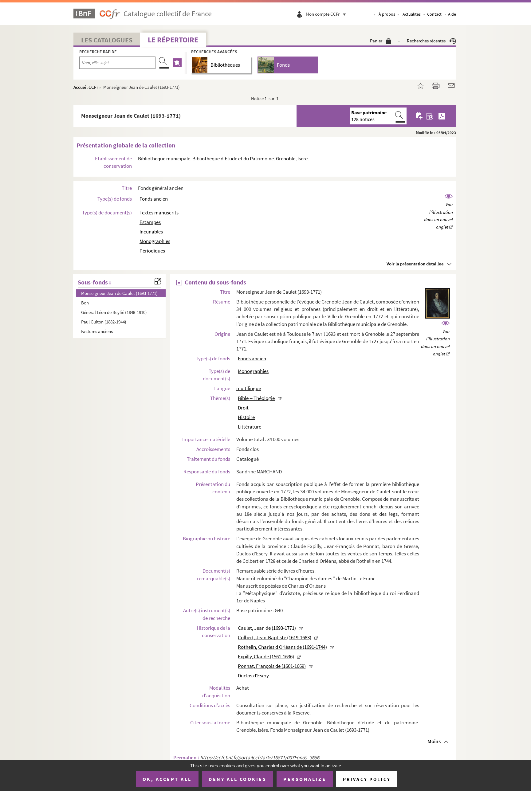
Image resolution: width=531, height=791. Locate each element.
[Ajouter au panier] (419, 116)
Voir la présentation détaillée (415, 264)
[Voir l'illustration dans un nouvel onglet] (438, 212)
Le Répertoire (173, 40)
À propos (387, 14)
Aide (452, 14)
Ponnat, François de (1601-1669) (272, 666)
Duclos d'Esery (253, 675)
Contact (434, 14)
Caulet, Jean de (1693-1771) (267, 628)
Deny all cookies (237, 779)
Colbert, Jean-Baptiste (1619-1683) (274, 637)
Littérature (249, 426)
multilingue (248, 388)
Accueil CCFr (85, 87)
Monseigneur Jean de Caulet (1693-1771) (119, 293)
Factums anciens (97, 331)
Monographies (155, 241)
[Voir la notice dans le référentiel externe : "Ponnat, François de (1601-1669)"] (310, 666)
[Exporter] (430, 115)
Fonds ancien (154, 198)
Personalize (304, 779)
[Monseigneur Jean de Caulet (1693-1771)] (416, 85)
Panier (376, 41)
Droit (243, 407)
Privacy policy (367, 779)
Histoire (246, 417)
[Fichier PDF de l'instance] (442, 115)
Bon (85, 303)
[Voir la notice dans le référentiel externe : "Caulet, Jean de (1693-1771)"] (300, 628)
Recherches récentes (426, 41)
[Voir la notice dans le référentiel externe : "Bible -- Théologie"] (279, 398)
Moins (434, 741)
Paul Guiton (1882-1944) (103, 322)
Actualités (412, 14)
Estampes (150, 222)
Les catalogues (106, 40)
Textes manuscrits (159, 212)
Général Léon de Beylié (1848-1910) (114, 312)
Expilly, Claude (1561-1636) (266, 656)
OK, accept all (167, 779)
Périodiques (152, 250)
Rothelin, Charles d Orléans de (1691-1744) (282, 647)
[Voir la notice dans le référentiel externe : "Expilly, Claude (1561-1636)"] (299, 656)
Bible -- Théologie (256, 398)
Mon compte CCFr (323, 14)
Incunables (151, 231)
